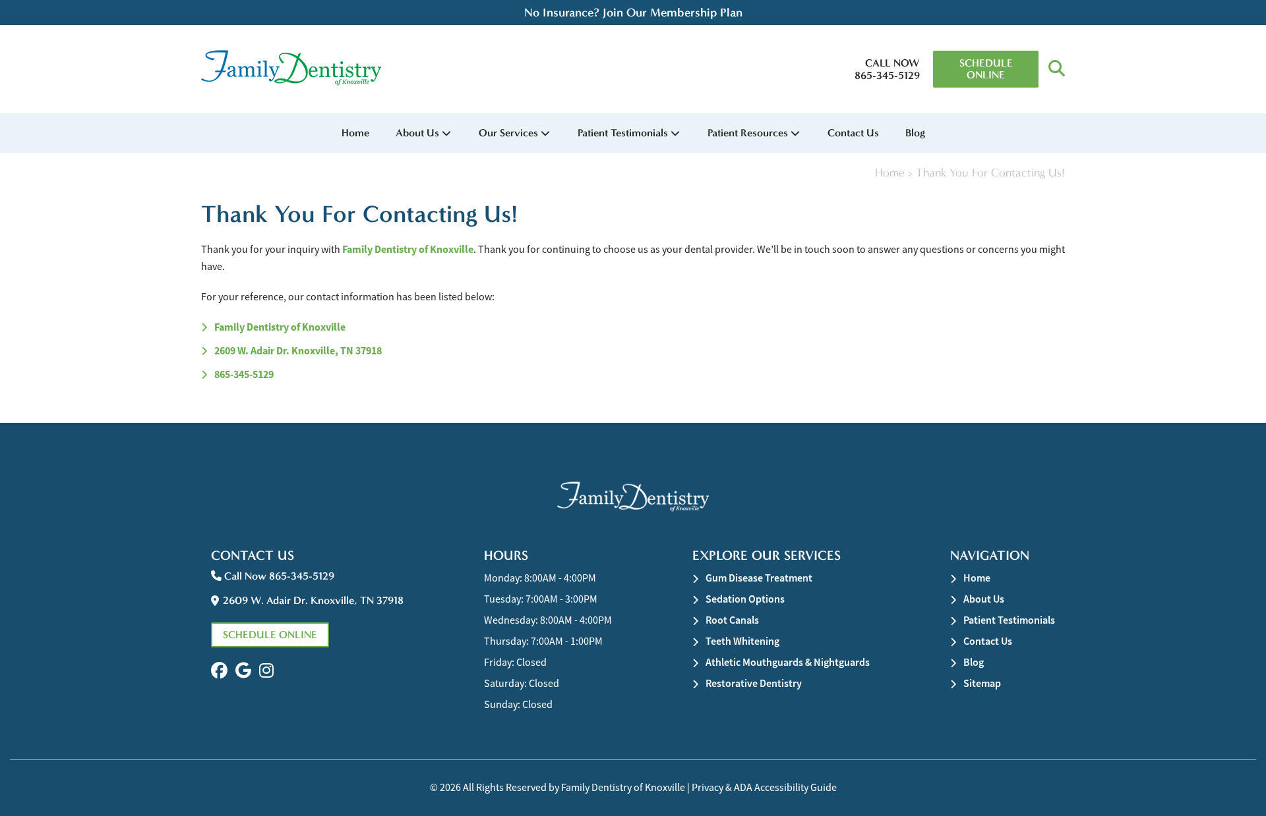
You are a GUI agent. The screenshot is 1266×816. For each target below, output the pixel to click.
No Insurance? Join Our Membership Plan (633, 12)
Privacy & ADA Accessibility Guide (764, 787)
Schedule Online (986, 69)
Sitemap (982, 683)
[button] (1056, 69)
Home (355, 132)
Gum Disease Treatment (759, 578)
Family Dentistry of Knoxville (407, 249)
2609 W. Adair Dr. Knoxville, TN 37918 (298, 351)
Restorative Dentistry (754, 683)
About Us (417, 132)
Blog (915, 132)
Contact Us (853, 132)
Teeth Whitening (742, 641)
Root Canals (732, 620)
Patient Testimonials (623, 132)
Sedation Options (745, 599)
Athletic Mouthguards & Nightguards (788, 662)
